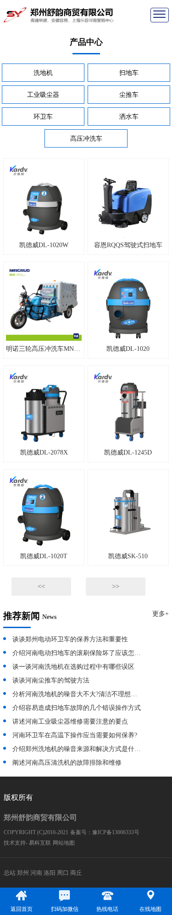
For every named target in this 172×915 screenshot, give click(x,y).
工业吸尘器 (43, 94)
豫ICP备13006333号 (115, 832)
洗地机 (43, 72)
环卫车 (43, 116)
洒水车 (129, 116)
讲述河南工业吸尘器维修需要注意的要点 (70, 721)
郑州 (23, 872)
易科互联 (40, 843)
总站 (10, 872)
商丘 (76, 872)
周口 (63, 872)
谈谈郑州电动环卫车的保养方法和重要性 (70, 639)
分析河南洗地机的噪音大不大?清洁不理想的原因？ (77, 694)
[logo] (59, 14)
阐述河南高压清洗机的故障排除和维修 (67, 762)
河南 (36, 872)
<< (41, 586)
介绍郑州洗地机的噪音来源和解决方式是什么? (77, 749)
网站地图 (64, 843)
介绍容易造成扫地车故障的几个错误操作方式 (76, 707)
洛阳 (49, 872)
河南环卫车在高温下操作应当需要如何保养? (74, 735)
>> (115, 586)
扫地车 (129, 72)
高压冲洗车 (86, 138)
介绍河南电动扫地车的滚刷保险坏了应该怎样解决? (77, 653)
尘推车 (129, 94)
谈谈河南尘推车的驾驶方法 (50, 680)
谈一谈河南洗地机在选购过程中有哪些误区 (73, 666)
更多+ (160, 613)
